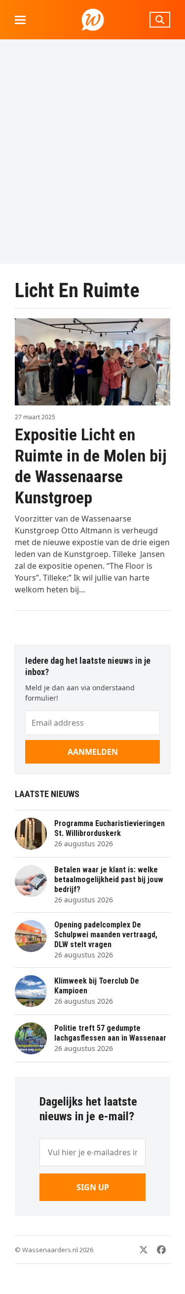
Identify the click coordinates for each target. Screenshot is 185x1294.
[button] (20, 20)
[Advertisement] (92, 151)
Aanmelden (93, 751)
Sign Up (92, 1187)
